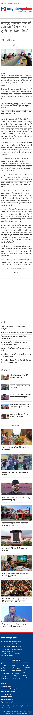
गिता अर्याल (7, 699)
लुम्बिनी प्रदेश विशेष (16, 671)
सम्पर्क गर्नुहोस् (21, 706)
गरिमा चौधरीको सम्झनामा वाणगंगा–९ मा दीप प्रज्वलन (16, 332)
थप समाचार (16, 426)
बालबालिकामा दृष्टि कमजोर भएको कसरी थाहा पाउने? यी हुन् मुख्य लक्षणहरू (16, 355)
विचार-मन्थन (26, 663)
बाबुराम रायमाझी (8, 692)
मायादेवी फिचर (15, 673)
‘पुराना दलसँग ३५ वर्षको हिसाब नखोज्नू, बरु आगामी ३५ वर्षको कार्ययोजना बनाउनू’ (14, 625)
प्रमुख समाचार (4, 666)
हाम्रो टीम (3, 706)
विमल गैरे (7, 702)
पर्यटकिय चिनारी (16, 668)
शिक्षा (24, 673)
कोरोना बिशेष (15, 663)
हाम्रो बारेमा (8, 706)
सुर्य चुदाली (6, 694)
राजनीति (3, 668)
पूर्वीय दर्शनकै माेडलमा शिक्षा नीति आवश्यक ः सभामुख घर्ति (14, 328)
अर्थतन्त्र (3, 671)
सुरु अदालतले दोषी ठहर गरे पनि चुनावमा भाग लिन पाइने (15, 349)
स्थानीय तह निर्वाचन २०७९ (26, 666)
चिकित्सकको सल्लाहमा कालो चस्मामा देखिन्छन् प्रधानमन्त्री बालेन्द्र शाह (14, 337)
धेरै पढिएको (5, 370)
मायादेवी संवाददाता (11, 40)
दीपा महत (6, 697)
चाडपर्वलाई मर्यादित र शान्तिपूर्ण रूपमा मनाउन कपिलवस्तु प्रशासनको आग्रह (14, 343)
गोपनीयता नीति (15, 706)
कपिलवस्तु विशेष (5, 673)
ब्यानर (24, 675)
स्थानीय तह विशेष (27, 670)
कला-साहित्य (4, 676)
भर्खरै (3, 322)
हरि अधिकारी (6, 686)
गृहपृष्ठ (2, 663)
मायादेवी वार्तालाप (16, 679)
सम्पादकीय (25, 678)
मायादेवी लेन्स (15, 676)
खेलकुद (14, 666)
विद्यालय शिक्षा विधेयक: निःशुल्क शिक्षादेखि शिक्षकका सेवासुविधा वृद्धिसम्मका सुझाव (16, 361)
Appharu (24, 713)
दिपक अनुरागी (9, 689)
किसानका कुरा (4, 679)
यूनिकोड (29, 705)
